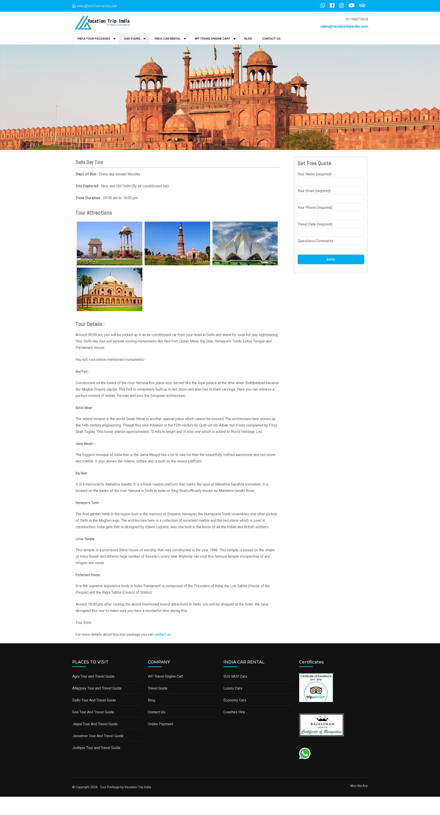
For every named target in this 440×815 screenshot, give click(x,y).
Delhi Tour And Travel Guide (94, 700)
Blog (248, 38)
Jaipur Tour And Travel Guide (95, 724)
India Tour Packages (93, 38)
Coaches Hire (234, 712)
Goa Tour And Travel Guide (93, 712)
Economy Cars (234, 700)
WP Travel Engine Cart (212, 38)
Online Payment (160, 724)
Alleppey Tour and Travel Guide (96, 688)
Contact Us (271, 38)
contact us (162, 634)
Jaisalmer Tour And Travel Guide (98, 736)
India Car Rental (167, 38)
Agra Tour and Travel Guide (93, 676)
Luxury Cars (232, 688)
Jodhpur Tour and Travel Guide (96, 748)
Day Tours (132, 38)
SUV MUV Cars (235, 676)
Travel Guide (158, 688)
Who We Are (359, 786)
